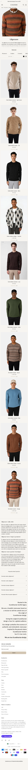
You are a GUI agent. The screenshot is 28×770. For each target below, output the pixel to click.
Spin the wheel (14, 406)
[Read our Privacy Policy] (24, 404)
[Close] (25, 361)
